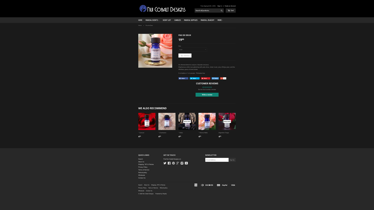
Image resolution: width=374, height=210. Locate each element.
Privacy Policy (142, 167)
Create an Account (230, 6)
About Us (141, 162)
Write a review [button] (207, 95)
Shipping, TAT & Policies (146, 164)
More (220, 20)
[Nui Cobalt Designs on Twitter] (164, 164)
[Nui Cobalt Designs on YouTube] (186, 164)
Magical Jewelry (207, 20)
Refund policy (142, 172)
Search (140, 159)
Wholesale (141, 175)
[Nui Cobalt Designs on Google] (177, 164)
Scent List (167, 20)
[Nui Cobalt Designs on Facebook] (169, 164)
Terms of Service (143, 170)
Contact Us (142, 178)
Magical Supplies (190, 20)
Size (179, 46)
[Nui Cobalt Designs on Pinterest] (173, 164)
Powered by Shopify (161, 194)
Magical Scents (152, 20)
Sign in (219, 6)
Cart (232, 10)
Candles (177, 20)
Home (140, 20)
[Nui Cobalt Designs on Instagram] (182, 164)
